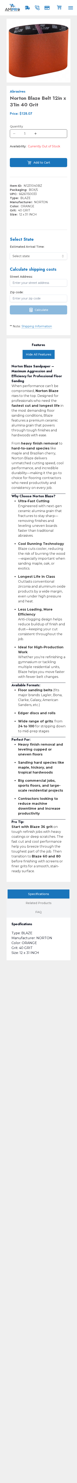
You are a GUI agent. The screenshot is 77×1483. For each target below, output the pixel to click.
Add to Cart (41, 162)
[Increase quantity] (35, 134)
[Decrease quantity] (14, 134)
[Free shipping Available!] (28, 7)
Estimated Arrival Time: (27, 247)
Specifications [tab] (38, 894)
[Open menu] (71, 8)
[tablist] (38, 903)
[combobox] (38, 256)
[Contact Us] (38, 7)
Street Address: (21, 276)
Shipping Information (37, 326)
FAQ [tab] (38, 912)
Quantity (16, 126)
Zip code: (16, 292)
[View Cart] (59, 7)
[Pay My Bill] (48, 7)
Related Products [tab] (39, 903)
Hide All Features (38, 354)
